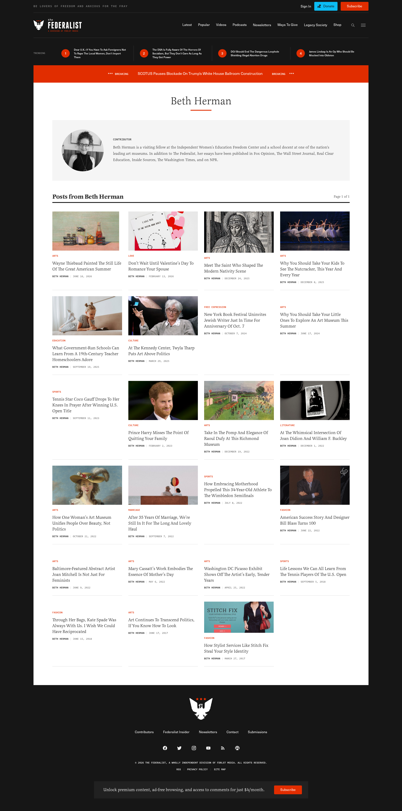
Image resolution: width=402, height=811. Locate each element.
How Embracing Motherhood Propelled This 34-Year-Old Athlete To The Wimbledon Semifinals (238, 489)
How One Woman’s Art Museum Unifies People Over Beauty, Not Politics (81, 523)
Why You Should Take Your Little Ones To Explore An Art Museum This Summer (314, 320)
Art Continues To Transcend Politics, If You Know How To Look (161, 622)
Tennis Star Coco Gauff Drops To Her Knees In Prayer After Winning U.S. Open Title (85, 405)
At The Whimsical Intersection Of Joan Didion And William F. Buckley (313, 435)
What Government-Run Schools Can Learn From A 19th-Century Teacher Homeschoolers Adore (85, 353)
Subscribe (354, 6)
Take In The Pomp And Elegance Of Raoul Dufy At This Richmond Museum (236, 438)
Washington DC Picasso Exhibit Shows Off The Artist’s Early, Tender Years (236, 574)
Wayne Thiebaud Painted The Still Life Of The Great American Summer (86, 266)
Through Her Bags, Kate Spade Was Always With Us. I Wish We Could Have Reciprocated (84, 625)
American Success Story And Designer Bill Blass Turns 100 (314, 520)
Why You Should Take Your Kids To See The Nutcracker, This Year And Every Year (312, 269)
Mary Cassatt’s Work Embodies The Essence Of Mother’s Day (160, 571)
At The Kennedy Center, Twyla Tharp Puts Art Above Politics (161, 350)
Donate (328, 6)
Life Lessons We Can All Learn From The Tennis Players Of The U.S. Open (313, 571)
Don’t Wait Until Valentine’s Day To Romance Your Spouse (161, 266)
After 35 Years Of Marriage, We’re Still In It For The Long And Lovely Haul (159, 523)
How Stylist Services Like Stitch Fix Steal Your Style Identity (236, 648)
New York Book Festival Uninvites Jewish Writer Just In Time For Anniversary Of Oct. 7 (235, 320)
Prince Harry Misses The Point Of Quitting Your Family (158, 435)
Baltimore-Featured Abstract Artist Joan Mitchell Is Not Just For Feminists (83, 574)
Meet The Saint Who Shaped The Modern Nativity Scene (233, 268)
